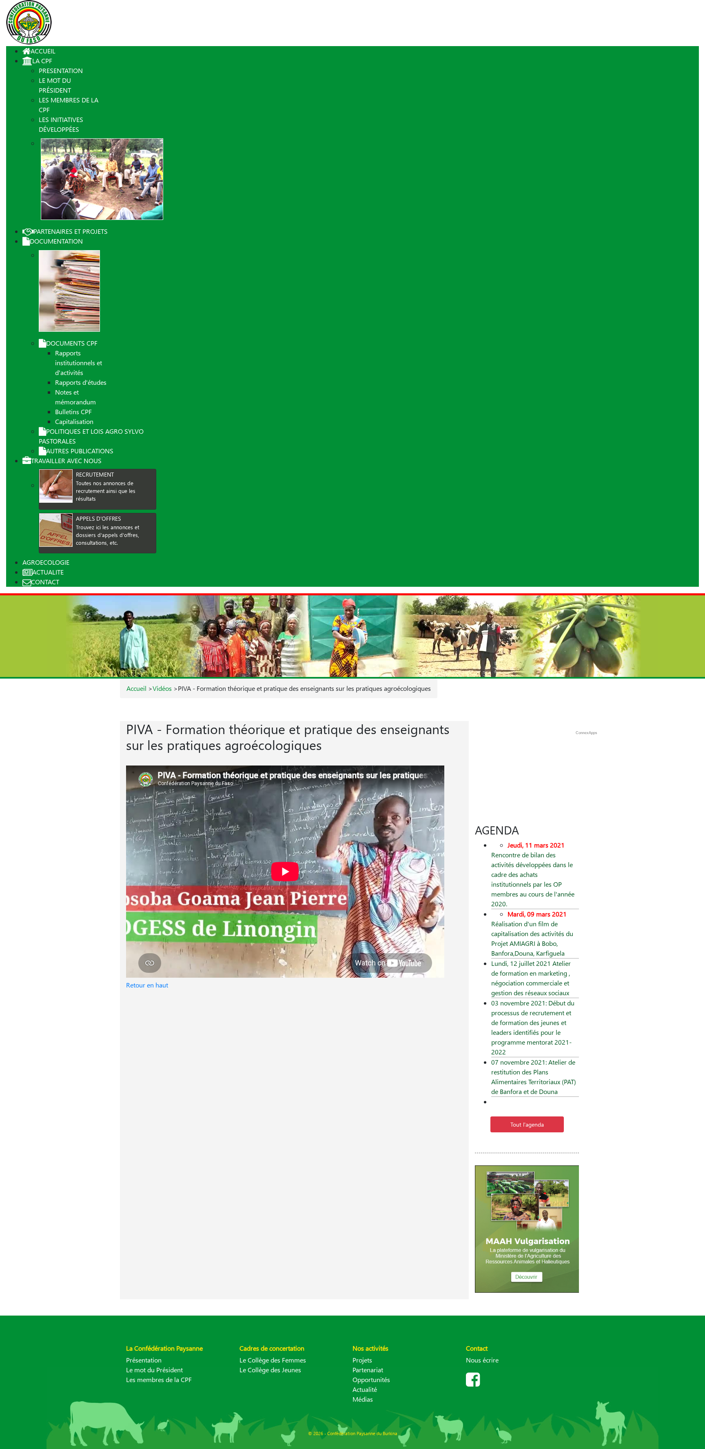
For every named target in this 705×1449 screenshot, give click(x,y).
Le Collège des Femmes (272, 1360)
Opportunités (371, 1379)
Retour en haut (147, 985)
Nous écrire (482, 1360)
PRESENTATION (61, 70)
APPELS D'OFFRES (98, 518)
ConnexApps (586, 733)
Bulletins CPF (73, 411)
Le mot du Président (154, 1369)
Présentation (144, 1360)
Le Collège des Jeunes (270, 1369)
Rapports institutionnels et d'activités (78, 362)
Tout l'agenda (527, 1124)
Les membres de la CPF (159, 1379)
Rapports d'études (80, 382)
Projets (362, 1360)
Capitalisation (74, 421)
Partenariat (367, 1369)
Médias (362, 1399)
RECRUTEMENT (95, 474)
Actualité (364, 1389)
